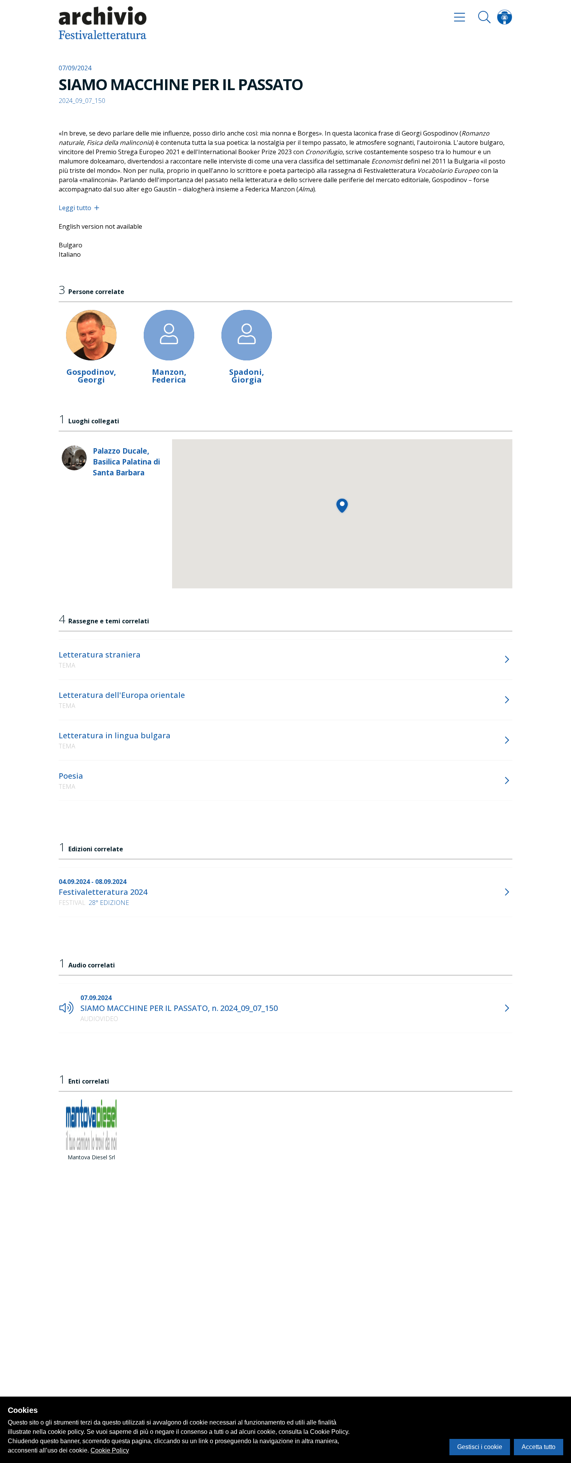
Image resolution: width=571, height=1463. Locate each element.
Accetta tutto (538, 1447)
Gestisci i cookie (479, 1447)
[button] (342, 505)
